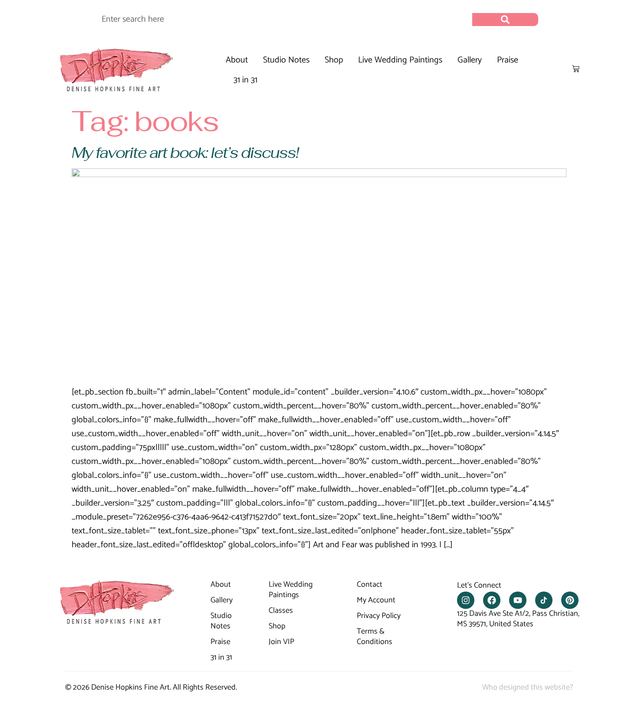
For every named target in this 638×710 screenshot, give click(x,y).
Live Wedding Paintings (400, 60)
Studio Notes (286, 60)
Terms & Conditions (374, 637)
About (237, 60)
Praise (507, 60)
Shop (334, 60)
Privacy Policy (379, 616)
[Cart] (575, 68)
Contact (369, 585)
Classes (281, 611)
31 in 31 (245, 80)
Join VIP (281, 642)
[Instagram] (465, 600)
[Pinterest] (570, 600)
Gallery (469, 60)
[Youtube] (517, 600)
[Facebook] (491, 600)
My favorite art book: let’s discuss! (185, 152)
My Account (376, 600)
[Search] (505, 19)
